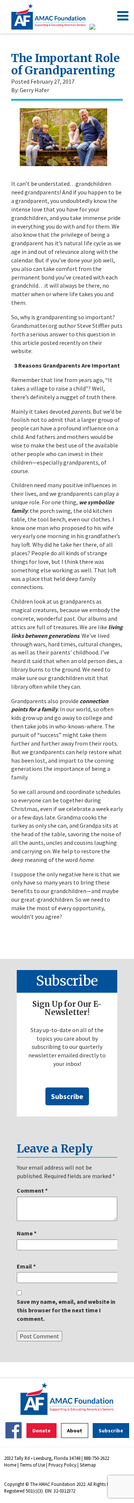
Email (26, 1266)
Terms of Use (32, 1465)
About (74, 1430)
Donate (41, 1430)
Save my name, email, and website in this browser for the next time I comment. (66, 1310)
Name (26, 1233)
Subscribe (67, 1096)
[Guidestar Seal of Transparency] (101, 27)
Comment (32, 1190)
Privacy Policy (62, 1465)
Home (10, 1465)
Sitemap (88, 1465)
